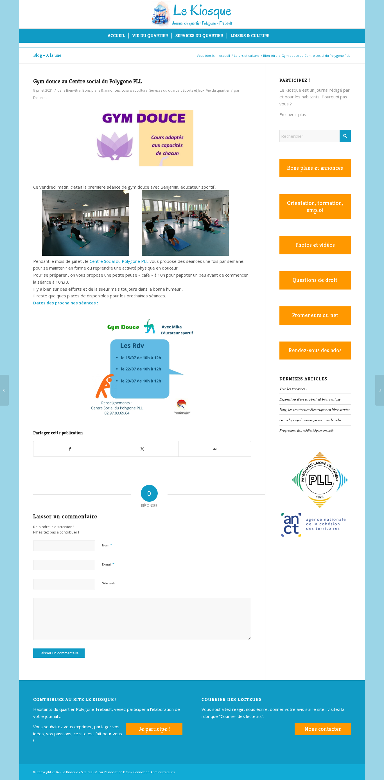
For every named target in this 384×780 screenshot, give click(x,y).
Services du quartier (165, 90)
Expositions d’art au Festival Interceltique (310, 399)
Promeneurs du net (315, 315)
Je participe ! (154, 728)
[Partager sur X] (142, 449)
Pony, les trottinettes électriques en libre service (314, 409)
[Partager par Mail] (214, 449)
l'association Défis (117, 772)
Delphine (40, 97)
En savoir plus (292, 114)
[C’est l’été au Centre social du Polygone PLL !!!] (4, 390)
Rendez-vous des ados (315, 350)
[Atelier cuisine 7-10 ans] (379, 390)
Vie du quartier (218, 90)
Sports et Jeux (193, 90)
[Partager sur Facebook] (69, 449)
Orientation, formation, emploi (315, 207)
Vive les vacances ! (293, 388)
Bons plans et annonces (315, 167)
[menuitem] (116, 36)
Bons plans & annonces (101, 90)
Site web (108, 583)
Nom (107, 545)
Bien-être (73, 90)
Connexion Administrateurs (154, 772)
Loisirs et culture (134, 90)
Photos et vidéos (315, 244)
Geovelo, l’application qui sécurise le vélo (310, 419)
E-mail (108, 564)
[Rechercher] (276, 36)
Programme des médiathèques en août (306, 430)
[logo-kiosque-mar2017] (192, 14)
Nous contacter (322, 728)
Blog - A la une (47, 55)
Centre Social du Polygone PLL (119, 261)
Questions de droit (315, 280)
